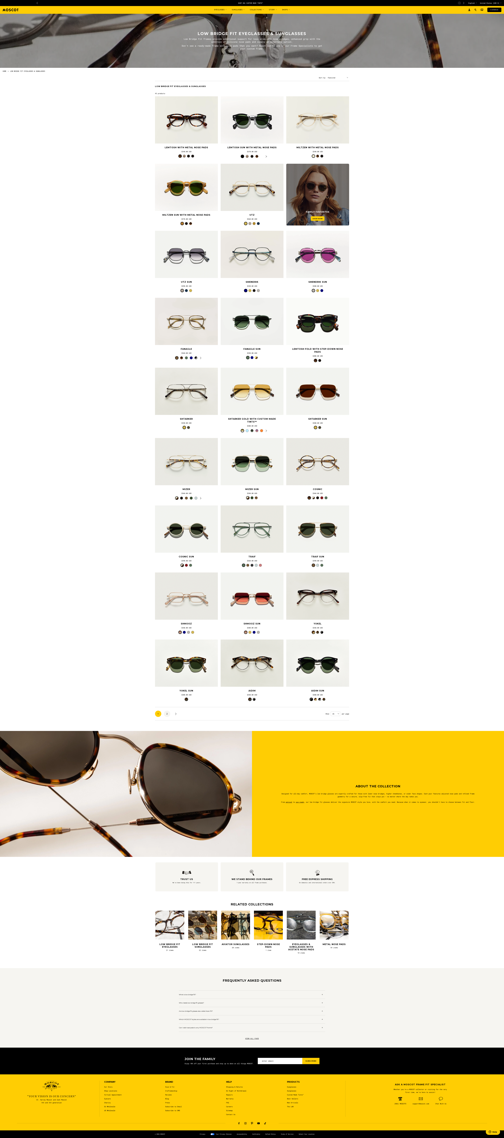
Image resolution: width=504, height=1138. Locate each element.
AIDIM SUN (317, 690)
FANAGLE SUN (252, 349)
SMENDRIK (252, 282)
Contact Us (230, 1114)
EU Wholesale (109, 1106)
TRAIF (252, 556)
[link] (186, 120)
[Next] (176, 714)
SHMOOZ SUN (252, 623)
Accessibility (242, 1134)
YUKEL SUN (186, 690)
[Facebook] (239, 1123)
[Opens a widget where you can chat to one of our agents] (492, 1132)
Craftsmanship (171, 1091)
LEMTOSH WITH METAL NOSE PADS (186, 147)
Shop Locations (110, 1091)
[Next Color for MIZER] (200, 498)
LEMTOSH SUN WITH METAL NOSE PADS (252, 147)
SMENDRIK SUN (317, 282)
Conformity (256, 1134)
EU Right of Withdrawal (236, 1091)
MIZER (186, 489)
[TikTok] (265, 1123)
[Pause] (459, 3)
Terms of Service (287, 1134)
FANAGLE (186, 349)
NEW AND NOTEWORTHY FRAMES (250, 3)
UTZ (252, 215)
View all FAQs (252, 1038)
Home (4, 71)
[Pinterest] (252, 1123)
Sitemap (229, 1110)
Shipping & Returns (234, 1087)
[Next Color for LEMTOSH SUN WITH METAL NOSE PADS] (266, 156)
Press (167, 1103)
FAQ (227, 1103)
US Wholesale (109, 1110)
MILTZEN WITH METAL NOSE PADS (317, 147)
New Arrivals (292, 1103)
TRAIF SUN (317, 556)
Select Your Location (306, 1134)
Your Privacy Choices (224, 1134)
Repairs (229, 1095)
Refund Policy (270, 1134)
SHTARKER (186, 419)
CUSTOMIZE (494, 10)
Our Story (108, 1087)
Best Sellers (292, 1099)
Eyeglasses (291, 1087)
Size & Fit (169, 1087)
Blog (167, 1099)
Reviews (168, 1095)
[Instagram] (245, 1123)
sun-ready (300, 802)
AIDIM (252, 690)
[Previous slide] (37, 3)
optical (289, 802)
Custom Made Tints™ (295, 1095)
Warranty (229, 1099)
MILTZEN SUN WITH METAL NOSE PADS (186, 215)
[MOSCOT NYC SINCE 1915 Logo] (10, 10)
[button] (475, 10)
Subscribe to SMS (172, 1110)
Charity (107, 1103)
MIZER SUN (252, 489)
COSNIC (317, 489)
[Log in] (469, 10)
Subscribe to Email (173, 1106)
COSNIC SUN (186, 556)
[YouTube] (258, 1123)
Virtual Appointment (113, 1095)
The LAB (290, 1106)
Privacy (202, 1134)
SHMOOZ (186, 623)
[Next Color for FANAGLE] (200, 357)
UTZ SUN (186, 282)
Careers (229, 1106)
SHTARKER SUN (317, 419)
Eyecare (107, 1099)
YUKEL (318, 623)
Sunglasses (291, 1091)
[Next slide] (463, 3)
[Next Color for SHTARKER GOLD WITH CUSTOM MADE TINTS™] (266, 430)
